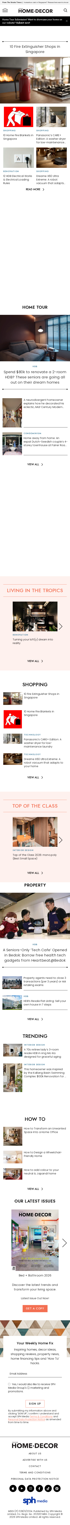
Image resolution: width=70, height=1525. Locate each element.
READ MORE (33, 189)
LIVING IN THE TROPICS (35, 590)
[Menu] (5, 10)
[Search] (65, 10)
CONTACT (35, 1466)
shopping (35, 684)
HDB (35, 366)
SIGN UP (35, 1404)
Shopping (9, 130)
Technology (32, 734)
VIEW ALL (33, 464)
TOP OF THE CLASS (35, 805)
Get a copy (35, 1308)
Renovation (11, 171)
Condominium (32, 433)
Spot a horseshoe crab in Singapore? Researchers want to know (31, 2)
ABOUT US (35, 1453)
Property (35, 885)
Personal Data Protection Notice (26, 1419)
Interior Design (23, 850)
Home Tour (35, 307)
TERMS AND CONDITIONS (35, 1472)
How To (35, 1119)
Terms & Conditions (41, 1416)
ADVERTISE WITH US (35, 1460)
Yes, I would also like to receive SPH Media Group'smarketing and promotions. (31, 1388)
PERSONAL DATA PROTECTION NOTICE (35, 1479)
